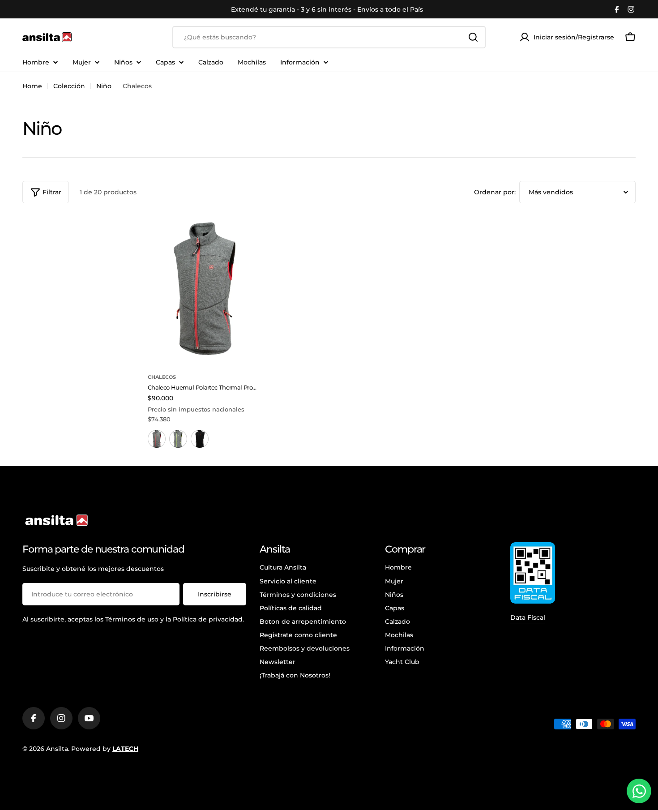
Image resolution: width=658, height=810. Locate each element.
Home (32, 86)
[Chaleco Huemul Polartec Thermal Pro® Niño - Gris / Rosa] (157, 439)
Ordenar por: (495, 192)
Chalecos (162, 377)
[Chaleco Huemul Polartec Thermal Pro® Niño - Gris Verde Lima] (178, 439)
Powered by (104, 749)
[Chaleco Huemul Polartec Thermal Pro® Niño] (204, 288)
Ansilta (57, 749)
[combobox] (329, 37)
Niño (103, 86)
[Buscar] (473, 37)
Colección (69, 86)
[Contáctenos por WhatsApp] (639, 791)
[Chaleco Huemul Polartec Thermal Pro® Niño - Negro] (200, 439)
